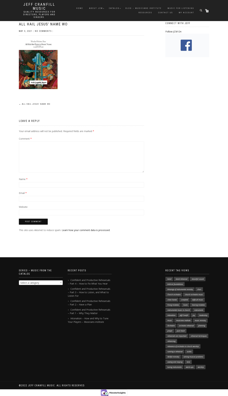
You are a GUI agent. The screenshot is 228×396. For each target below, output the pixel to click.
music (169, 320)
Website (23, 206)
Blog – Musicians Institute (144, 8)
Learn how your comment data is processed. (86, 230)
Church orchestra (174, 294)
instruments (198, 310)
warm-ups (189, 367)
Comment (25, 138)
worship (201, 367)
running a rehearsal (175, 351)
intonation (171, 315)
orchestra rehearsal (186, 325)
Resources (145, 13)
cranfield (184, 300)
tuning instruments (174, 367)
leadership (203, 315)
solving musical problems (193, 357)
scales (189, 351)
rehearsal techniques (199, 336)
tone (188, 362)
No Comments (43, 31)
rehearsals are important (176, 336)
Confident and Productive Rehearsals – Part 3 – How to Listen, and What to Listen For (89, 292)
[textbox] (41, 282)
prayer (169, 331)
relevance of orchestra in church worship (183, 346)
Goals (185, 305)
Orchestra (171, 325)
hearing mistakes (198, 305)
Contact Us (165, 13)
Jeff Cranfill (184, 315)
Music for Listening (181, 8)
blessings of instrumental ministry (180, 289)
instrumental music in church (178, 310)
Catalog (114, 8)
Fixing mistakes (173, 305)
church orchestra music (194, 294)
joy (194, 315)
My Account (186, 13)
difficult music (197, 300)
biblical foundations (175, 284)
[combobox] (41, 282)
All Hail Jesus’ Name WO (43, 24)
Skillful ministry (173, 357)
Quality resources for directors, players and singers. (39, 14)
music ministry (200, 320)
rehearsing (171, 341)
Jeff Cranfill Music (39, 7)
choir (199, 289)
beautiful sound (198, 279)
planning (201, 325)
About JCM (96, 8)
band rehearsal (181, 279)
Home (79, 8)
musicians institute (183, 320)
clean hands (172, 300)
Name (23, 179)
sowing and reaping (174, 362)
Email (23, 193)
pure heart (181, 331)
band (169, 279)
